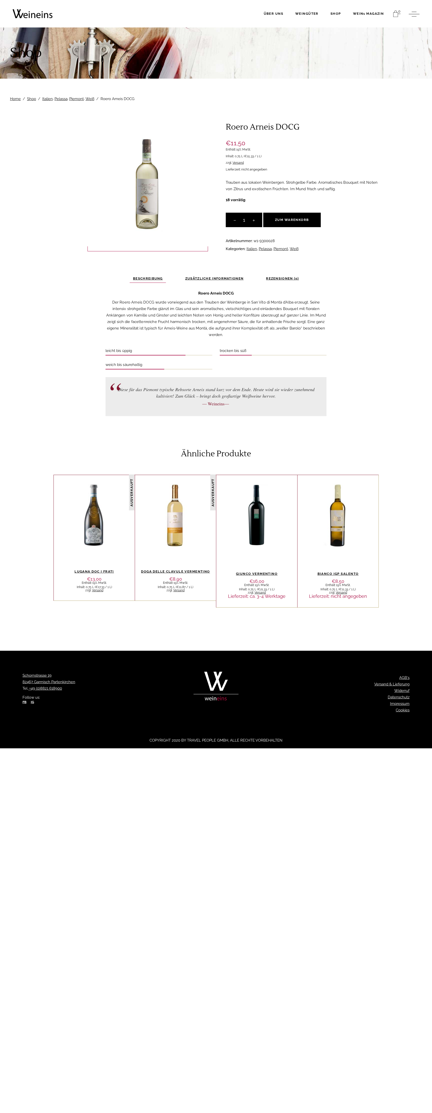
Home (15, 99)
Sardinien (264, 500)
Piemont (76, 99)
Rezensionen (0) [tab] (282, 278)
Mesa (247, 500)
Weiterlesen (94, 559)
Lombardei (87, 504)
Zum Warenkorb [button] (257, 555)
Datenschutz (399, 697)
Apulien (315, 497)
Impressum (400, 703)
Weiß (90, 99)
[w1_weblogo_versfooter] (216, 687)
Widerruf (402, 690)
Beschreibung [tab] (148, 278)
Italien (47, 99)
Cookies (403, 710)
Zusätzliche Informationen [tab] (214, 278)
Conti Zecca (339, 497)
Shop (31, 99)
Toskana (168, 504)
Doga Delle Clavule (167, 497)
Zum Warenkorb (292, 220)
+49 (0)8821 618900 (45, 688)
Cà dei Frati (85, 497)
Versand (238, 162)
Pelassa (61, 99)
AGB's (404, 677)
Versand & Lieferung (392, 684)
